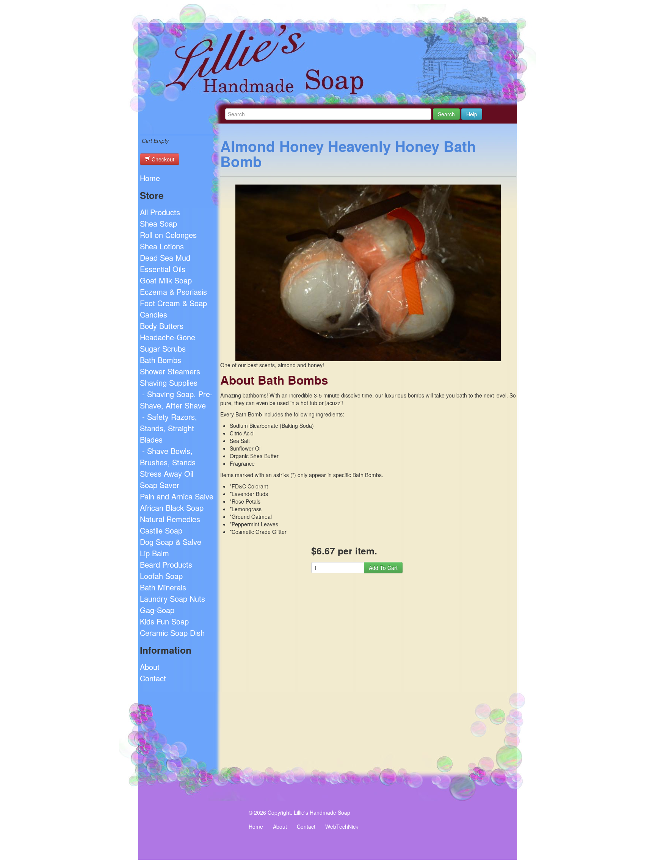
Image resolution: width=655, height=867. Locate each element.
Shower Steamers (170, 371)
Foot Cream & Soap (173, 302)
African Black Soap (172, 507)
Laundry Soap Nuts (172, 598)
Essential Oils (162, 268)
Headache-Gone (167, 337)
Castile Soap (161, 530)
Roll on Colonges (168, 234)
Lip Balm (154, 553)
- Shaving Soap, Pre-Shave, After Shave (176, 399)
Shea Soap (158, 223)
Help (471, 114)
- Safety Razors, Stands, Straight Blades (168, 428)
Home (150, 177)
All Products (160, 212)
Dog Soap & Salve (170, 541)
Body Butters (161, 325)
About (150, 666)
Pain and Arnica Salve (176, 496)
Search (446, 114)
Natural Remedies (170, 518)
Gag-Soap (157, 609)
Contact (153, 678)
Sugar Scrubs (163, 348)
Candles (153, 314)
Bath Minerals (163, 587)
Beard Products (166, 564)
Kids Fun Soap (164, 621)
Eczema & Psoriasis (173, 291)
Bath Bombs (160, 359)
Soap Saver (159, 484)
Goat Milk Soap (166, 280)
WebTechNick (341, 826)
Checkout (162, 159)
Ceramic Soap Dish (172, 632)
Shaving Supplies (168, 382)
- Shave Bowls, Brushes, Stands (168, 456)
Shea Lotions (162, 246)
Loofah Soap (161, 575)
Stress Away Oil (166, 473)
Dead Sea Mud (165, 257)
